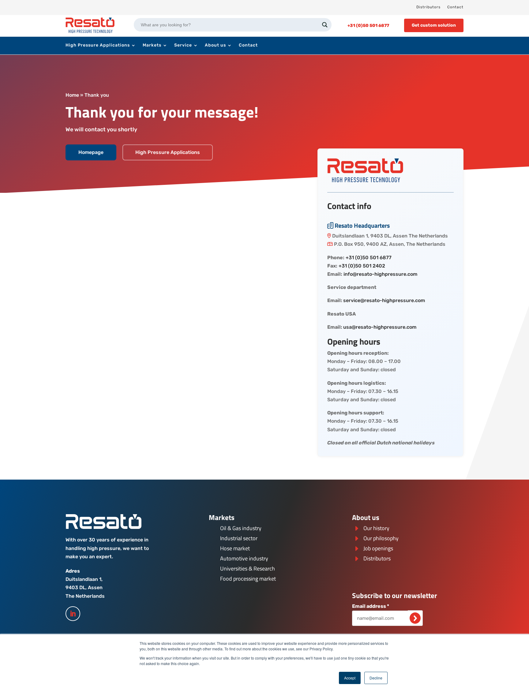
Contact (455, 7)
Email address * (370, 606)
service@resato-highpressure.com (384, 300)
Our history (376, 528)
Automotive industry (244, 558)
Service (183, 45)
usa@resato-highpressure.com (379, 327)
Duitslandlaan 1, (84, 579)
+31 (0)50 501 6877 (369, 257)
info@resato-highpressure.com (380, 274)
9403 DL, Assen (84, 587)
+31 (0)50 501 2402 (362, 266)
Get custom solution (434, 25)
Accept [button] (349, 677)
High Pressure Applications (98, 45)
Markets (152, 45)
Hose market (235, 548)
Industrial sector (238, 538)
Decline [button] (376, 677)
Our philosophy (381, 538)
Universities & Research (247, 568)
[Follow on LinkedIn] (73, 613)
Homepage (90, 152)
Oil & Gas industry (240, 528)
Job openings (378, 548)
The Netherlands (85, 596)
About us (215, 45)
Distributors (428, 7)
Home (72, 95)
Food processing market (248, 578)
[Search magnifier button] (325, 25)
